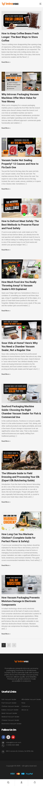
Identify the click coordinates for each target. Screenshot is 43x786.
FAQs (23, 703)
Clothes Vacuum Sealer (10, 706)
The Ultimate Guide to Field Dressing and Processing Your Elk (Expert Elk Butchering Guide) (20, 477)
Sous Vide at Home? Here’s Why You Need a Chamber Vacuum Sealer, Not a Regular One (20, 346)
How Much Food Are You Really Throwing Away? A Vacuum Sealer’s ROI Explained (19, 285)
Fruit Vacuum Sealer (9, 703)
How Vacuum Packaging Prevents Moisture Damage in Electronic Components (21, 601)
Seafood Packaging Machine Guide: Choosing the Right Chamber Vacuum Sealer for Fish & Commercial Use (21, 412)
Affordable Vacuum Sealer (31, 699)
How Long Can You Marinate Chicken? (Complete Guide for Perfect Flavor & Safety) (18, 537)
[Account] (21, 782)
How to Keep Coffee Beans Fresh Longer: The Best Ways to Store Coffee (20, 37)
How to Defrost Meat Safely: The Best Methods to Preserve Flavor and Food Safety (20, 224)
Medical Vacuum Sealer (10, 717)
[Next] (14, 645)
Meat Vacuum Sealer (9, 713)
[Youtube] (13, 737)
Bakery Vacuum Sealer (10, 710)
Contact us (26, 706)
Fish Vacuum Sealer (9, 699)
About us (25, 710)
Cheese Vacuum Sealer (10, 720)
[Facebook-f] (3, 737)
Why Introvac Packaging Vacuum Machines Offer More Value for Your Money (20, 98)
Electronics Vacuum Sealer (11, 724)
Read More (5, 62)
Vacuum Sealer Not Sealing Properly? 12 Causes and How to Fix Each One (20, 163)
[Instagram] (8, 737)
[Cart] (35, 782)
